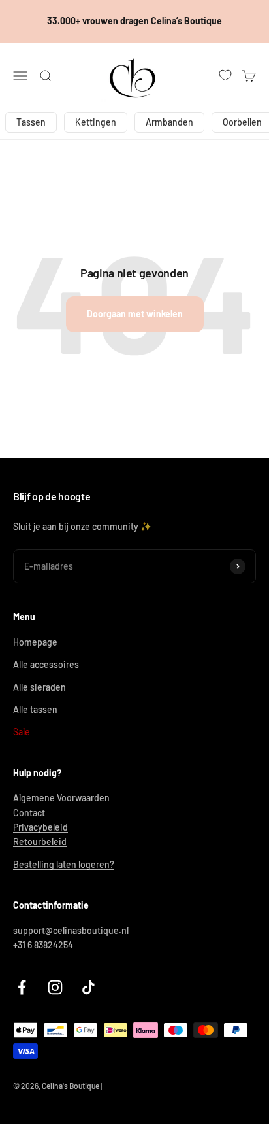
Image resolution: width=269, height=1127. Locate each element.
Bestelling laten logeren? (63, 864)
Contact (29, 812)
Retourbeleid (40, 841)
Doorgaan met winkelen (135, 313)
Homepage (35, 642)
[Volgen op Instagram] (55, 987)
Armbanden (169, 122)
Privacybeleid (40, 827)
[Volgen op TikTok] (88, 987)
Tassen (31, 122)
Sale (21, 731)
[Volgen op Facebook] (22, 987)
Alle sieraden (39, 687)
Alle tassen (35, 709)
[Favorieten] (225, 75)
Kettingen (95, 122)
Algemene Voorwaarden (61, 797)
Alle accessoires (46, 664)
